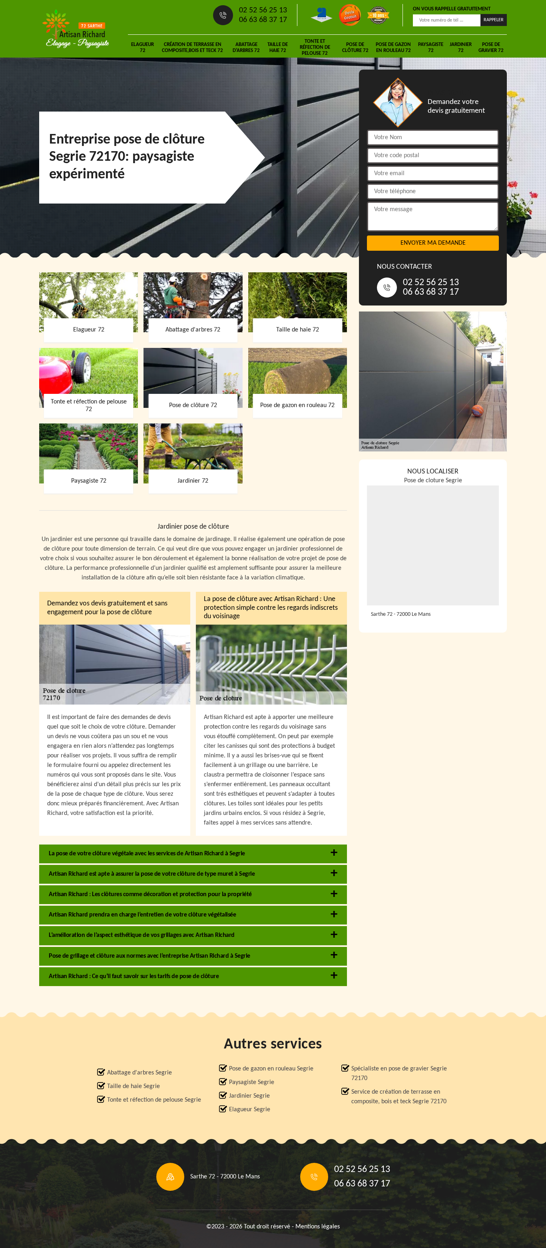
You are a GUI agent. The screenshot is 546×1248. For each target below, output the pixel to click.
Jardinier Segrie (249, 1096)
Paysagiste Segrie (251, 1082)
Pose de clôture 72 (355, 47)
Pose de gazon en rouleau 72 (393, 47)
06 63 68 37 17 (263, 20)
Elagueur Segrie (249, 1109)
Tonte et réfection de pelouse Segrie (154, 1100)
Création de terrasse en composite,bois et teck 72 (192, 47)
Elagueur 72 (142, 47)
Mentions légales (317, 1227)
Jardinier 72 (461, 47)
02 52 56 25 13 (263, 10)
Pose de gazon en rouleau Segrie (271, 1069)
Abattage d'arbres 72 (246, 47)
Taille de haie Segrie (133, 1086)
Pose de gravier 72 (491, 47)
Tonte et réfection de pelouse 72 (315, 47)
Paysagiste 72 (430, 47)
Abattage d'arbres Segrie (139, 1073)
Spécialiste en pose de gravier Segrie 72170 (399, 1074)
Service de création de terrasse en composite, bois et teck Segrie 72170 (398, 1097)
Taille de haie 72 (277, 47)
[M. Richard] (75, 29)
